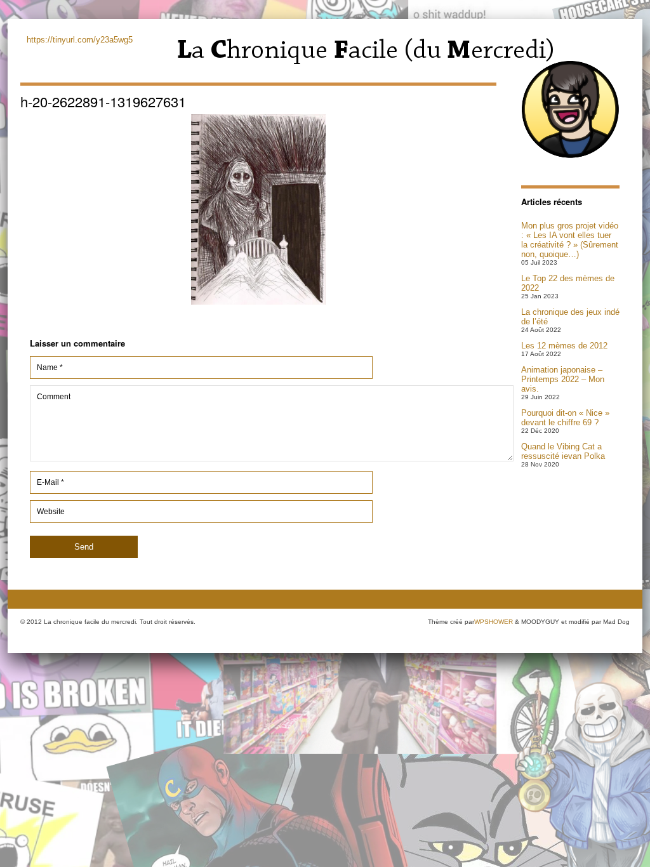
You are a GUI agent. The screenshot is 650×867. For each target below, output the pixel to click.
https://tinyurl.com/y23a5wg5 (80, 39)
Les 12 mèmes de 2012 (564, 345)
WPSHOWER (493, 621)
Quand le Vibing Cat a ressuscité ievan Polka (563, 451)
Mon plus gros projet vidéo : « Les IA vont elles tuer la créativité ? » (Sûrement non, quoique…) (569, 240)
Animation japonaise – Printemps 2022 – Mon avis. (562, 379)
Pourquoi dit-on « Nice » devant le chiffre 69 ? (565, 417)
